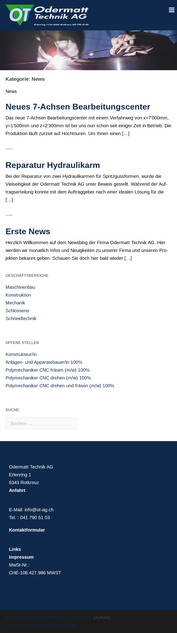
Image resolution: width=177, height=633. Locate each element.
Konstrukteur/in (21, 354)
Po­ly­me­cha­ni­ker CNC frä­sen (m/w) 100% (48, 370)
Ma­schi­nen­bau (20, 287)
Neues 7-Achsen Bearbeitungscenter (78, 106)
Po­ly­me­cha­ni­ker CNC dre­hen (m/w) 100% (48, 377)
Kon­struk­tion (18, 295)
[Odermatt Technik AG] (47, 14)
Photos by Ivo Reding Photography (41, 625)
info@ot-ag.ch (39, 509)
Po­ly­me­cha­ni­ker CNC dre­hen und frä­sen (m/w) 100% (60, 385)
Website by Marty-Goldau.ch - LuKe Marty (49, 617)
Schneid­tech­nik (21, 318)
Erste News (28, 231)
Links (15, 549)
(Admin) (101, 617)
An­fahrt (17, 490)
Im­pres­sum (21, 557)
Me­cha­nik (15, 302)
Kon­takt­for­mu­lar (27, 529)
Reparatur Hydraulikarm (53, 165)
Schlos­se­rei (17, 310)
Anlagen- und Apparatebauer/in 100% (44, 362)
